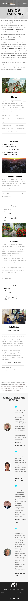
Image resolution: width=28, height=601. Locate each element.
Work (13, 589)
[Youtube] (14, 598)
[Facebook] (10, 598)
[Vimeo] (18, 598)
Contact (22, 589)
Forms (17, 589)
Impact (10, 589)
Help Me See (14, 327)
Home (5, 589)
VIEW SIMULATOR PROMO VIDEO (13, 362)
